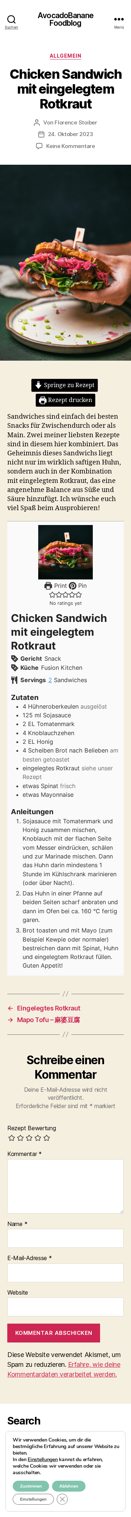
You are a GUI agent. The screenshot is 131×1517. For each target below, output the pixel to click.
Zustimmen (31, 1486)
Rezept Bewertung (31, 1128)
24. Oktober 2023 (70, 134)
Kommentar (24, 1154)
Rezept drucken (69, 400)
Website (17, 1293)
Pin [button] (81, 585)
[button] (52, 594)
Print (59, 585)
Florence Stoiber (76, 122)
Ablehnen (68, 1486)
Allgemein (66, 56)
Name (17, 1224)
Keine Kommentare (70, 146)
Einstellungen (43, 1459)
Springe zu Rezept (69, 385)
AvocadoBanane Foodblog (65, 19)
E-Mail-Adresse (29, 1258)
